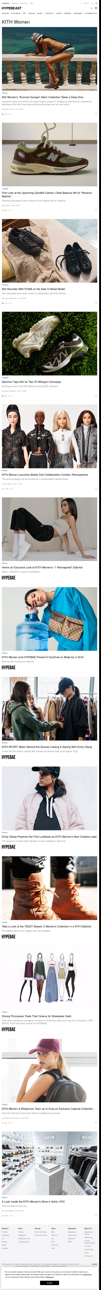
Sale (53, 1248)
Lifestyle (49, 13)
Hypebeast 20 (23, 1241)
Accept (49, 1283)
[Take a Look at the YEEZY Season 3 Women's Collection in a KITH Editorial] (49, 888)
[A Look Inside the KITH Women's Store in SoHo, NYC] (49, 1163)
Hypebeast (72, 1232)
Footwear (15, 13)
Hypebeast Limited (12, 1264)
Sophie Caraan (9, 109)
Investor (87, 1246)
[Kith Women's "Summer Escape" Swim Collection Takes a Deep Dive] (49, 59)
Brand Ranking (40, 1232)
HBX (69, 1241)
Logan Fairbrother (10, 298)
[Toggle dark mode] (92, 8)
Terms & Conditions (21, 1266)
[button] (55, 114)
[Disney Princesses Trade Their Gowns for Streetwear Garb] (49, 978)
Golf (53, 1241)
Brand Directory (41, 1235)
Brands (68, 13)
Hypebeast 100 (24, 1238)
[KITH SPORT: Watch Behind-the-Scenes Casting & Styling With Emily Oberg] (49, 709)
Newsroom (88, 1237)
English (94, 1264)
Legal (86, 1252)
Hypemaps (72, 1235)
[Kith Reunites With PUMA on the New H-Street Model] (49, 251)
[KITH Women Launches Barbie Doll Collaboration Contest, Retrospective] (49, 436)
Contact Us (88, 1256)
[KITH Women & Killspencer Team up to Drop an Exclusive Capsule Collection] (49, 1070)
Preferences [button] (49, 1277)
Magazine (78, 13)
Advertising (88, 1249)
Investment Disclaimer (59, 1266)
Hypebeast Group (88, 1233)
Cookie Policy (45, 1266)
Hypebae (71, 1238)
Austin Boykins (9, 1211)
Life (52, 1238)
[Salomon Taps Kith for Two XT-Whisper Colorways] (49, 343)
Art (24, 13)
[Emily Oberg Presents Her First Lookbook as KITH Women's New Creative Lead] (49, 798)
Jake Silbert (8, 484)
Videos (59, 13)
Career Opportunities (89, 1241)
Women (54, 1235)
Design (32, 13)
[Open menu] (96, 8)
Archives (54, 1245)
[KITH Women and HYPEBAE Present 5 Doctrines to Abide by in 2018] (49, 619)
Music (39, 13)
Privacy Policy (34, 1266)
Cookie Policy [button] (87, 1274)
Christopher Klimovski (11, 1118)
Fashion (5, 13)
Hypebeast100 (91, 13)
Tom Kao (7, 205)
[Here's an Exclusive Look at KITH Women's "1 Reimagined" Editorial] (49, 529)
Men (53, 1232)
